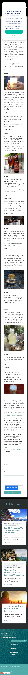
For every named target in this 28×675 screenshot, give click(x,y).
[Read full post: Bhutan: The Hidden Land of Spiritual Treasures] (14, 557)
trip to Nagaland (14, 415)
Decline (14, 35)
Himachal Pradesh (18, 448)
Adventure (11, 525)
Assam (10, 448)
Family (5, 525)
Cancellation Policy (9, 672)
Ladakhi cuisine (19, 124)
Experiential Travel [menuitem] (14, 653)
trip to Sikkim (12, 245)
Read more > (8, 542)
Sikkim (16, 429)
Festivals (6, 523)
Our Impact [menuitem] (14, 658)
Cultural (6, 449)
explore (14, 567)
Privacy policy (20, 672)
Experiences (7, 565)
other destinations (12, 431)
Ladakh (6, 448)
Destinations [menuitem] (14, 644)
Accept (14, 32)
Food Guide (7, 563)
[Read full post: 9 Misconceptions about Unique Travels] (14, 599)
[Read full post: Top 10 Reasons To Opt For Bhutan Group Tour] (14, 517)
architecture (7, 567)
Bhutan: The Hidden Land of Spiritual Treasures (14, 572)
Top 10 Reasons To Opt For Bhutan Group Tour (13, 530)
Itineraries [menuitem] (14, 648)
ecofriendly (14, 563)
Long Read (12, 449)
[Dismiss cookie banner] (22, 5)
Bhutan (12, 429)
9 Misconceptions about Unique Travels (13, 608)
